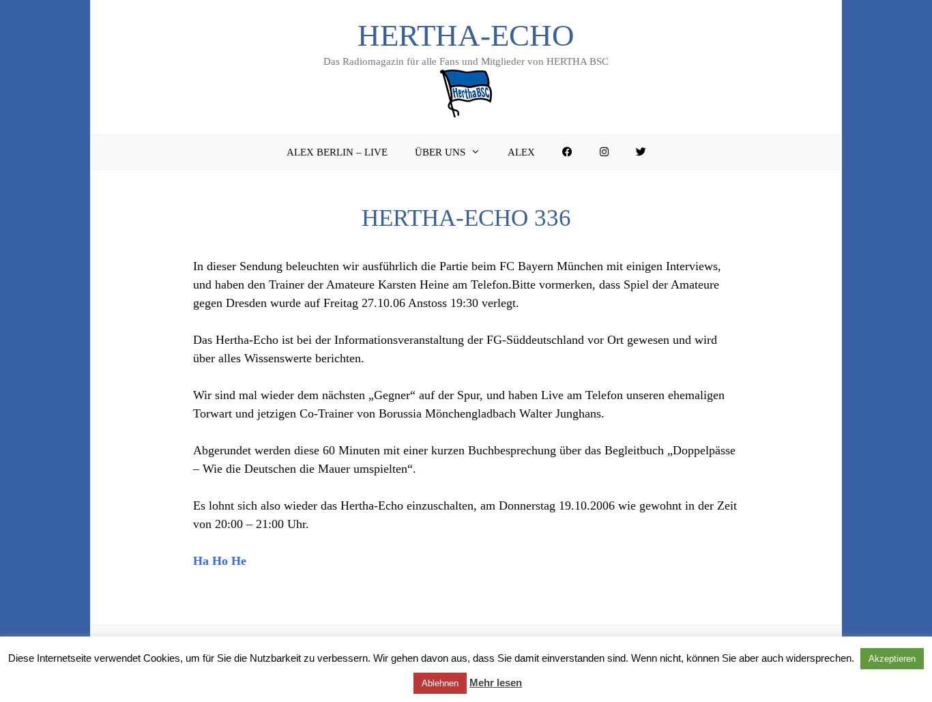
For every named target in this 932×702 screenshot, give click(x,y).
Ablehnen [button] (440, 683)
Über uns (440, 152)
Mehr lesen (495, 682)
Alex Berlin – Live (337, 152)
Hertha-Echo (466, 35)
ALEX (521, 152)
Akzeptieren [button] (892, 659)
